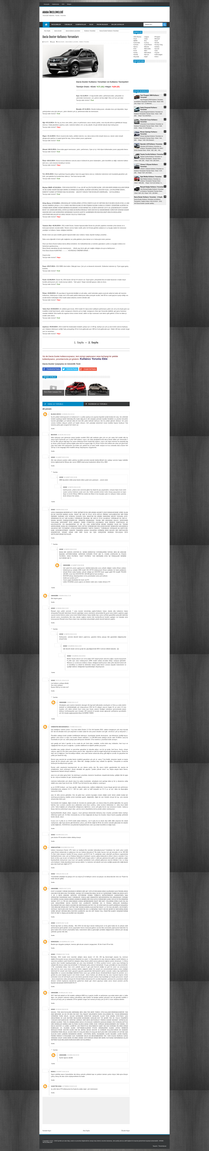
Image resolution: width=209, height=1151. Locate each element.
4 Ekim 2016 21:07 (72, 702)
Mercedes (148, 48)
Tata (156, 50)
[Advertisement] (127, 14)
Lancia (147, 42)
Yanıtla (53, 428)
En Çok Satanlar (117, 24)
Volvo (156, 56)
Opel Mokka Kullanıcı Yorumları (151, 176)
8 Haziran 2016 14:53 (75, 646)
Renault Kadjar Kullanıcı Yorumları (152, 187)
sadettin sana (56, 1086)
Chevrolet (137, 42)
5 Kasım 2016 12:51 (62, 835)
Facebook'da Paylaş (53, 369)
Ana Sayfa (86, 1130)
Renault (157, 39)
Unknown (66, 565)
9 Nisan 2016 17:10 (65, 595)
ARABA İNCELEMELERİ (52, 12)
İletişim (69, 4)
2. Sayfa (93, 342)
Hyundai (136, 56)
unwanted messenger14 (60, 727)
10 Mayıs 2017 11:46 (62, 923)
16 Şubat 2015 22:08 (70, 477)
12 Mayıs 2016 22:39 (74, 487)
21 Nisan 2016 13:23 (62, 608)
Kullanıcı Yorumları (84, 41)
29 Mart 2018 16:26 (62, 1071)
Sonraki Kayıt (46, 1130)
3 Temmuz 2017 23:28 (62, 954)
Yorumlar (68, 24)
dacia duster (61, 41)
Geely (136, 52)
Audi (135, 39)
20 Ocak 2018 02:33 (62, 1009)
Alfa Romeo (137, 37)
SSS (63, 4)
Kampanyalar (81, 24)
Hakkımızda (55, 4)
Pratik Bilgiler (102, 24)
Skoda (157, 42)
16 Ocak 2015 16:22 (64, 435)
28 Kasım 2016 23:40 (67, 847)
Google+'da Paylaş (90, 369)
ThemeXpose (162, 1146)
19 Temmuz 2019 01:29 (69, 1086)
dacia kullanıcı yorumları (71, 41)
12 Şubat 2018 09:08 (77, 565)
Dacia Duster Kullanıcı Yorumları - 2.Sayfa (148, 197)
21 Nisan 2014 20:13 (67, 414)
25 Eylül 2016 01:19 (62, 680)
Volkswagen (158, 54)
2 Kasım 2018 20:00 (73, 1055)
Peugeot (157, 37)
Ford (135, 50)
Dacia (135, 47)
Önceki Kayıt (125, 1130)
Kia (146, 41)
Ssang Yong (159, 44)
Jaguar (147, 37)
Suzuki (157, 48)
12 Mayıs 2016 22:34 (70, 634)
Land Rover (148, 44)
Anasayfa (46, 4)
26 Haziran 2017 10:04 (66, 941)
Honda (136, 54)
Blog (91, 24)
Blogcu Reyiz (56, 414)
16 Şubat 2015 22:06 (62, 457)
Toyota (157, 52)
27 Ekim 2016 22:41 (75, 727)
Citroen (136, 44)
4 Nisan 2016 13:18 (62, 509)
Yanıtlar (55, 472)
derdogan (55, 941)
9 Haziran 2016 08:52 (78, 656)
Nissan (147, 54)
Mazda (147, 47)
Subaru (157, 47)
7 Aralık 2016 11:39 (62, 874)
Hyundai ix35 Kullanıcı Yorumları (151, 144)
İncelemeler (56, 24)
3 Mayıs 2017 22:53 (65, 888)
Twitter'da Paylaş (72, 369)
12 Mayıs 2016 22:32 (70, 549)
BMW (135, 41)
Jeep (146, 39)
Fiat (135, 48)
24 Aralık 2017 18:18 (65, 992)
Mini (146, 50)
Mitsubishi (148, 52)
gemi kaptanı (55, 847)
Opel (146, 56)
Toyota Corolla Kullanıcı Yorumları (151, 154)
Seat (156, 41)
